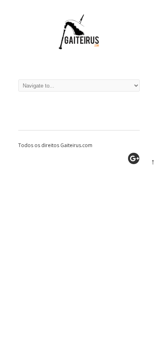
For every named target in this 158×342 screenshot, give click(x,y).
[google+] (134, 158)
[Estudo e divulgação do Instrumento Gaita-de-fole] (79, 62)
